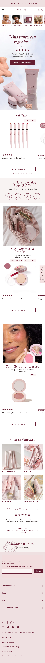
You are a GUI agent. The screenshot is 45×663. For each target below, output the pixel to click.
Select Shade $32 (19, 169)
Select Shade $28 (19, 424)
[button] (39, 10)
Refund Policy (7, 651)
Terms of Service (8, 642)
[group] (6, 20)
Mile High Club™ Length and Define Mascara (22, 531)
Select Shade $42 (19, 310)
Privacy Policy (7, 637)
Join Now (38, 571)
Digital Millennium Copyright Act (13, 656)
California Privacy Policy (10, 647)
